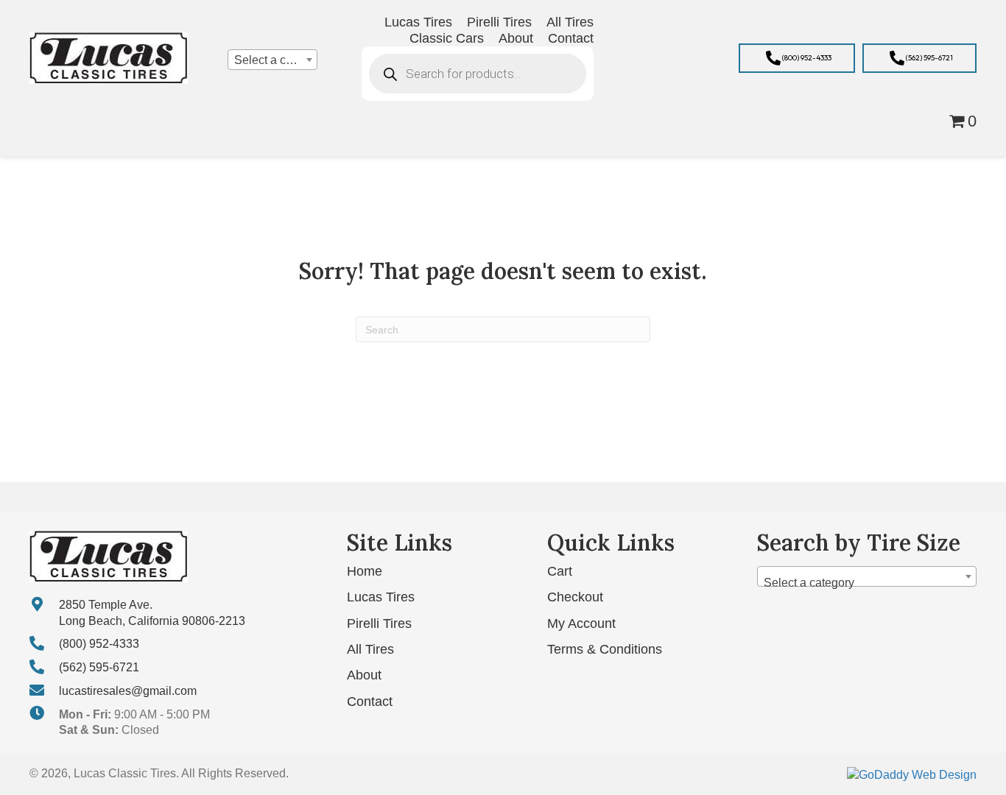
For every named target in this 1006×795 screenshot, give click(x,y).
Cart (559, 571)
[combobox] (272, 59)
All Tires (370, 649)
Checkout (575, 597)
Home (364, 571)
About (364, 675)
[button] (797, 58)
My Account (581, 623)
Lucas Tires (381, 597)
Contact (370, 701)
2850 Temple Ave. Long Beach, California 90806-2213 (152, 612)
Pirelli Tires (379, 623)
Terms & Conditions (604, 649)
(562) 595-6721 (99, 667)
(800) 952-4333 (99, 643)
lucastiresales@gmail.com (128, 691)
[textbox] (272, 60)
